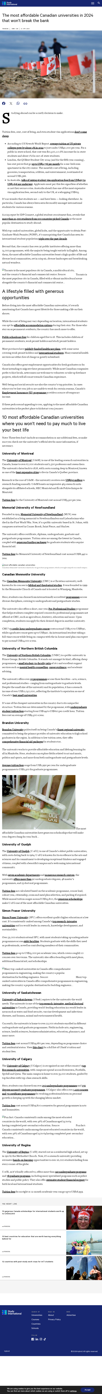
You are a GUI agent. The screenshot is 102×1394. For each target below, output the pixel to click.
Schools (35, 1328)
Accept (87, 1390)
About (51, 1315)
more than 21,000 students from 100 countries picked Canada (35, 218)
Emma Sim (15, 29)
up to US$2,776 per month (46, 164)
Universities (36, 1315)
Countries (36, 1324)
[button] (92, 3)
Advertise (71, 1315)
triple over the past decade (53, 238)
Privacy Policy (54, 1319)
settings (73, 1391)
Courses (35, 1319)
